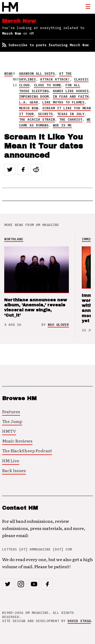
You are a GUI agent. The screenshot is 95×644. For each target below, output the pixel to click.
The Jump (12, 421)
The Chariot (70, 119)
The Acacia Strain (37, 119)
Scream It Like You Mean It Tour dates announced (43, 146)
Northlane (13, 239)
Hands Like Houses (71, 91)
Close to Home (47, 85)
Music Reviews (17, 441)
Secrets (45, 114)
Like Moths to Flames (63, 102)
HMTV (9, 431)
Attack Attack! (55, 79)
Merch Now (28, 108)
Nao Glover (58, 324)
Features (11, 411)
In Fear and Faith (71, 96)
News (8, 73)
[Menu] (88, 7)
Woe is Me (62, 125)
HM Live (10, 460)
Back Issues (14, 470)
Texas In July (70, 114)
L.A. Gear (28, 102)
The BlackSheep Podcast (27, 450)
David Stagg (79, 621)
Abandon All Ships (37, 73)
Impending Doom (34, 96)
